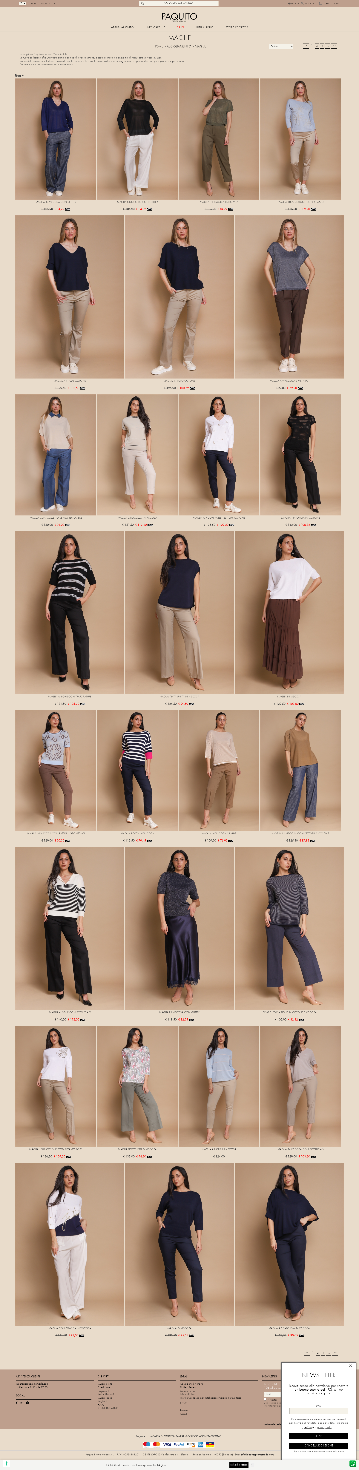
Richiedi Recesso (188, 1387)
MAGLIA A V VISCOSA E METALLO (289, 381)
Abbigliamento (122, 27)
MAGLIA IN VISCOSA (289, 697)
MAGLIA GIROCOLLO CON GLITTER (137, 202)
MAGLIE (200, 46)
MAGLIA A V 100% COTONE (69, 381)
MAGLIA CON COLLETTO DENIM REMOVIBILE (56, 518)
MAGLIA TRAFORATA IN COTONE (300, 518)
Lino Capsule (155, 27)
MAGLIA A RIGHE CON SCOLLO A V (70, 1012)
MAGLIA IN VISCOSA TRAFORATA (219, 202)
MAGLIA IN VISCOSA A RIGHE (219, 834)
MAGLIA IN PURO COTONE (179, 381)
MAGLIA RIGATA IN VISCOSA (137, 834)
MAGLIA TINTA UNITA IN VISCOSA (179, 697)
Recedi (295, 4)
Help (33, 4)
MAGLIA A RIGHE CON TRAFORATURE (69, 697)
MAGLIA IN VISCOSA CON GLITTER (56, 202)
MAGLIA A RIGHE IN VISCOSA (219, 1149)
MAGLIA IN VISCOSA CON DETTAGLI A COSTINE (300, 834)
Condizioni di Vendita (191, 1384)
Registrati (103, 1401)
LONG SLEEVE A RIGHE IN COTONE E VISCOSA (289, 1012)
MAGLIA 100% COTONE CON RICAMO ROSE (55, 1149)
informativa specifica (277, 1406)
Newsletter (48, 4)
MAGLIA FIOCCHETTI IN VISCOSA (137, 1149)
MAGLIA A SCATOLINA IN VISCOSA (289, 1328)
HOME (158, 46)
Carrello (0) (331, 4)
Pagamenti (103, 1391)
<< (306, 46)
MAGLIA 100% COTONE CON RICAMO (301, 202)
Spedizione (104, 1387)
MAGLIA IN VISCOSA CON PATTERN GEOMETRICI (56, 834)
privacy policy (324, 1427)
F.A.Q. (101, 1405)
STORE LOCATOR (236, 27)
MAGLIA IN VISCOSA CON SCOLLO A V (300, 1149)
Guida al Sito (105, 1384)
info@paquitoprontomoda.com (257, 1455)
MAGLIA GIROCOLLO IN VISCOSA (137, 518)
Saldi (180, 27)
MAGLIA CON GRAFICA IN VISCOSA (70, 1328)
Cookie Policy (187, 1391)
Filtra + (19, 75)
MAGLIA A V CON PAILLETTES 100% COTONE (219, 518)
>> (334, 46)
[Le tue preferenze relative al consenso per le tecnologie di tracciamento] (6, 1463)
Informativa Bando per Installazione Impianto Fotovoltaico (210, 1398)
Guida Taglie (105, 1398)
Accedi (309, 4)
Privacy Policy (187, 1394)
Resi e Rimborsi (106, 1394)
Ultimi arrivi (205, 27)
